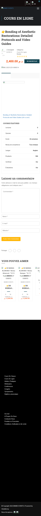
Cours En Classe (10, 376)
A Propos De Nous (10, 416)
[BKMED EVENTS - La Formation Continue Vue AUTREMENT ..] (7, 8)
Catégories (20, 50)
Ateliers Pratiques (10, 381)
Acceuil (6, 414)
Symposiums (8, 391)
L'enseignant (10, 50)
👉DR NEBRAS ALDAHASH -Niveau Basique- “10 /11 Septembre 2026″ (25, 287)
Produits (7, 421)
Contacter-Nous (9, 419)
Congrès (7, 389)
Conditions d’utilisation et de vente (15, 424)
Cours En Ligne (22, 52)
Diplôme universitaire (11, 394)
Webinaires (8, 384)
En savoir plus (32, 61)
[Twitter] (19, 250)
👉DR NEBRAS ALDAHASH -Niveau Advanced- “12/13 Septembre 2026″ (8, 287)
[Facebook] (10, 250)
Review (19, 54)
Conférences (8, 386)
